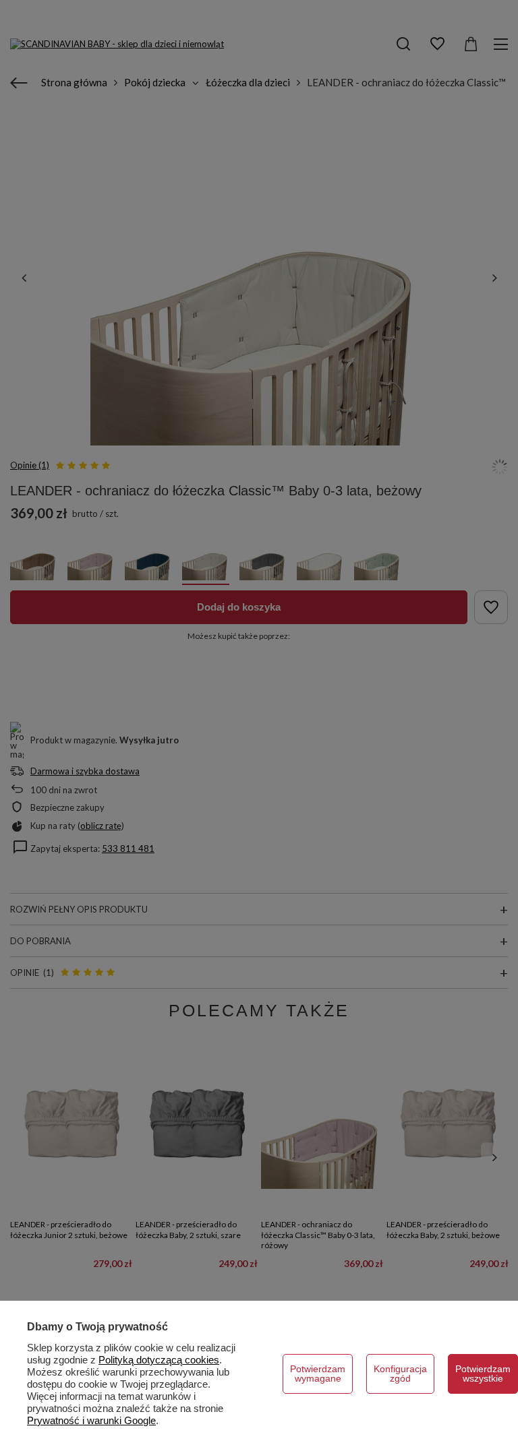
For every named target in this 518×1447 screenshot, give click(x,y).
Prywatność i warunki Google (91, 1420)
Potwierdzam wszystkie (483, 1373)
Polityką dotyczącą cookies (158, 1359)
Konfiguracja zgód (400, 1373)
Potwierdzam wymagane (317, 1373)
